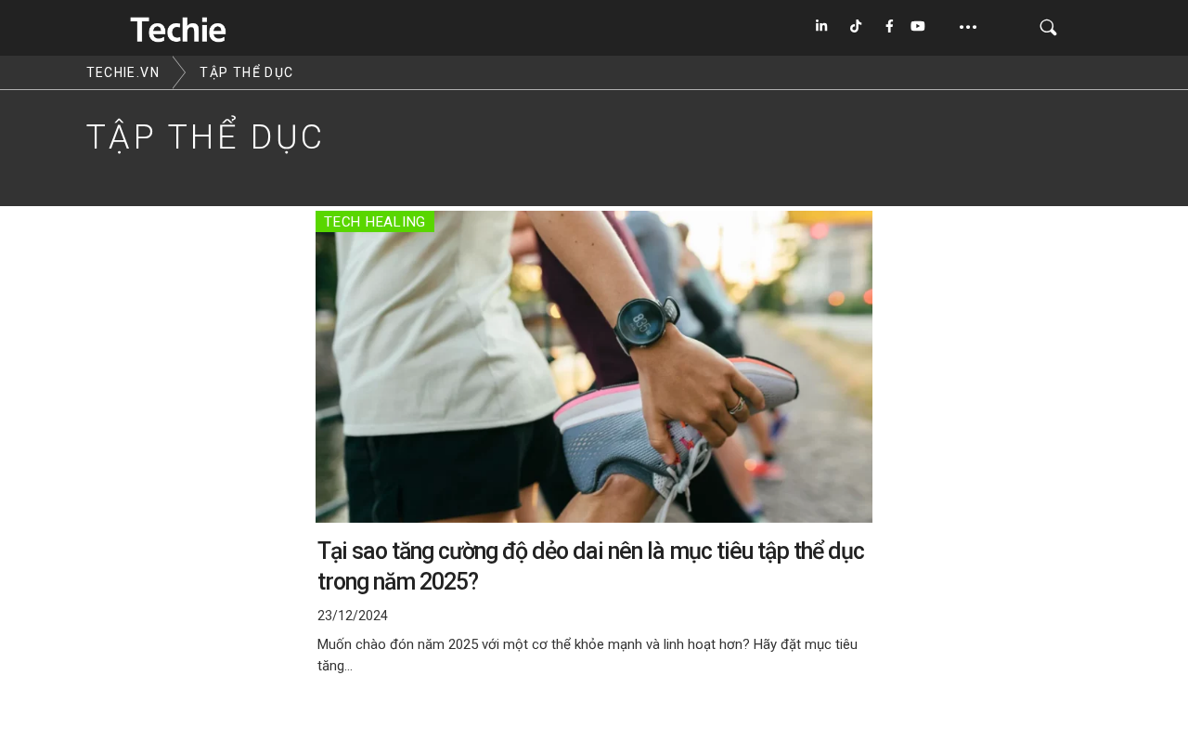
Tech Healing (375, 222)
